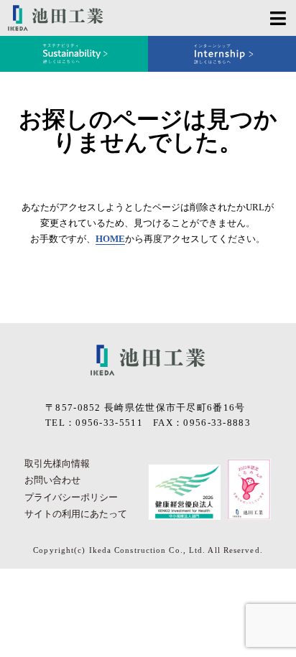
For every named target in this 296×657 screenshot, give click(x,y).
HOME (110, 238)
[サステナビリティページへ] (74, 54)
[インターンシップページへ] (222, 54)
